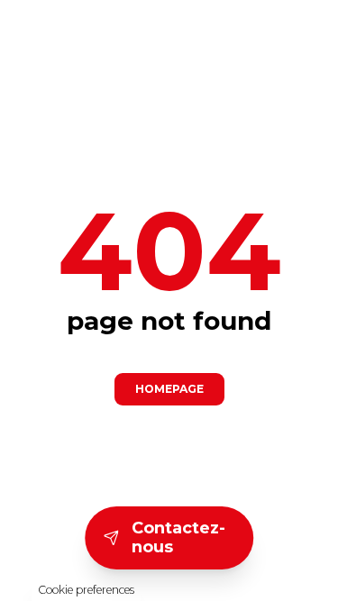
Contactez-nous (178, 537)
